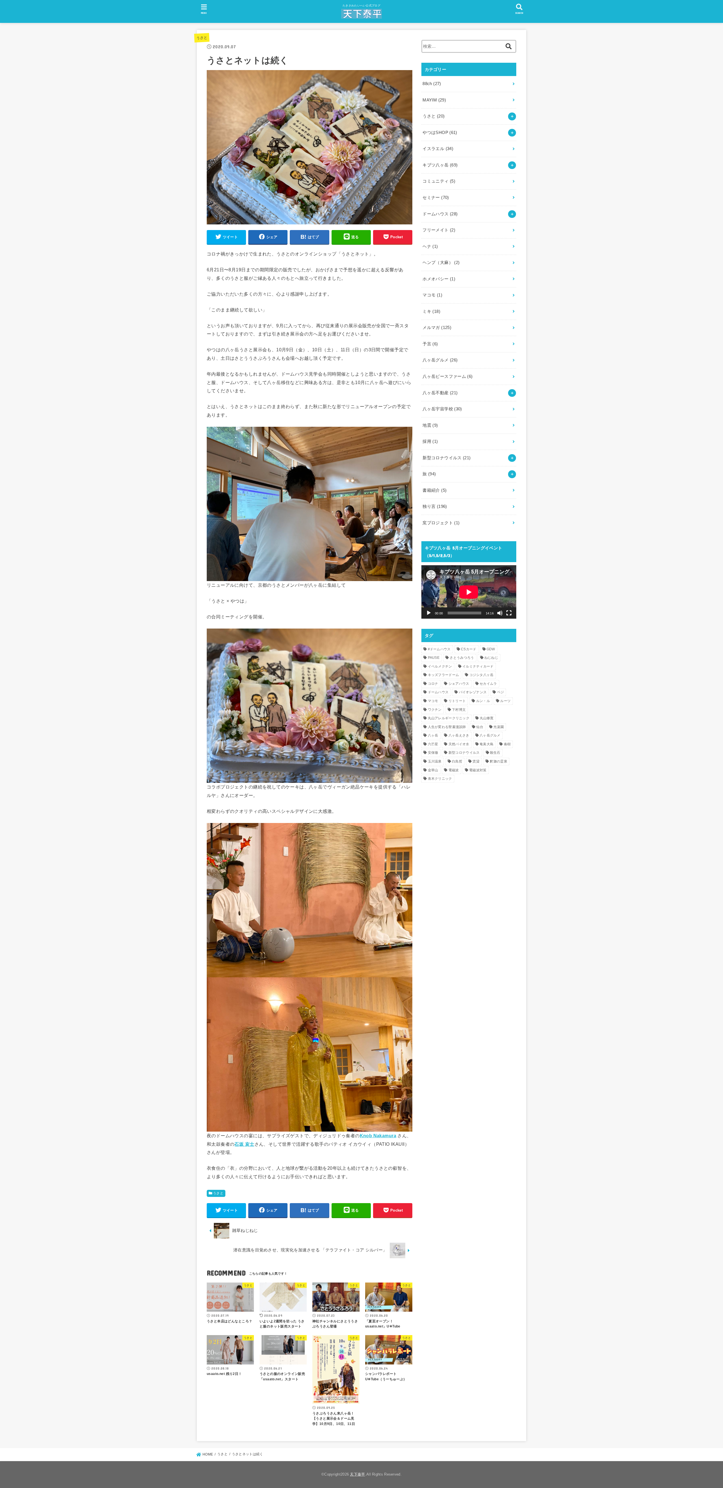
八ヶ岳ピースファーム (447, 376)
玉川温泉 (435, 761)
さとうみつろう (462, 658)
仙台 (479, 727)
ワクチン (435, 710)
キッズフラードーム (443, 675)
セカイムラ (488, 684)
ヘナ (430, 246)
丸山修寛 (487, 718)
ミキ (431, 311)
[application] (468, 592)
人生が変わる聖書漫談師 (447, 727)
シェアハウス (458, 684)
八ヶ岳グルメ (440, 360)
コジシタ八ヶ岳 (481, 675)
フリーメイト (439, 230)
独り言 (435, 506)
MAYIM (434, 100)
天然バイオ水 (458, 744)
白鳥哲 (457, 761)
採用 (430, 441)
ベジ (500, 692)
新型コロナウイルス (447, 458)
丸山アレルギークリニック (449, 718)
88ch (432, 83)
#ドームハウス (439, 649)
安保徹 (433, 753)
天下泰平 (357, 1474)
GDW (491, 649)
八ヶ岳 (433, 735)
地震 (430, 425)
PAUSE (434, 658)
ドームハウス (440, 214)
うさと (202, 37)
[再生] (429, 613)
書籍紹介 (435, 490)
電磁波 (453, 770)
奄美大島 (486, 744)
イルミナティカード (478, 666)
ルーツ (505, 701)
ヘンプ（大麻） (441, 262)
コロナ (433, 684)
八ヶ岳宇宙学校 (442, 409)
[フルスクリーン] (509, 613)
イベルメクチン (440, 666)
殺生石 (495, 753)
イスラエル (438, 148)
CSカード (468, 649)
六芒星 (433, 744)
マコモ (432, 295)
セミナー (436, 197)
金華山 (433, 770)
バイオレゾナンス (473, 692)
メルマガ (437, 327)
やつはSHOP (440, 132)
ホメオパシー (439, 279)
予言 (430, 344)
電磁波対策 (478, 770)
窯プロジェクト (441, 523)
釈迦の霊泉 (498, 761)
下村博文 (459, 710)
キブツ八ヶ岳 (440, 165)
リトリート (457, 701)
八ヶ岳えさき (458, 735)
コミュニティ (439, 181)
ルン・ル (483, 701)
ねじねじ (491, 658)
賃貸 (476, 761)
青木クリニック (440, 779)
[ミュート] (500, 613)
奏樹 (507, 744)
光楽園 (498, 727)
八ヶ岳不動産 (440, 393)
